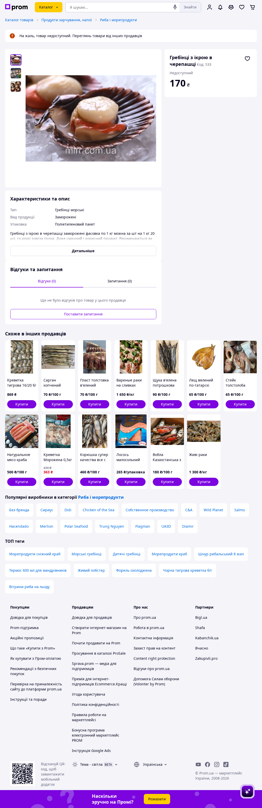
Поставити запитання (83, 314)
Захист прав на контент (155, 648)
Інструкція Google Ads (91, 750)
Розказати (157, 798)
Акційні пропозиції (27, 637)
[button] (21, 404)
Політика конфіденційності (95, 704)
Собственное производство (150, 509)
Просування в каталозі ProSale (99, 653)
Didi (67, 509)
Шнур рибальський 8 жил (221, 553)
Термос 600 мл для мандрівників (38, 570)
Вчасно (201, 648)
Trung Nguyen (111, 526)
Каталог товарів (19, 19)
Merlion (46, 526)
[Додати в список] (247, 58)
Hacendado (19, 526)
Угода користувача (88, 694)
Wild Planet (213, 509)
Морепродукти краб (169, 553)
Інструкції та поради (28, 699)
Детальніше (83, 250)
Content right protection (154, 658)
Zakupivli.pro (206, 658)
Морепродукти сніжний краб (34, 553)
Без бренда (19, 509)
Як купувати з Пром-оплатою (35, 658)
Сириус (46, 509)
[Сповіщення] (220, 7)
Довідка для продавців (92, 617)
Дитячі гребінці (126, 553)
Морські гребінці (87, 553)
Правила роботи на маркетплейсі (89, 717)
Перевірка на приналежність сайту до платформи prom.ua (36, 687)
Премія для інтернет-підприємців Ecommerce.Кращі (99, 681)
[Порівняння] (231, 7)
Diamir (188, 526)
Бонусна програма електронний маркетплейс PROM (95, 735)
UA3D (166, 526)
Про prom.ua (145, 617)
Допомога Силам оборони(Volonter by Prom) (156, 681)
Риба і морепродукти (118, 19)
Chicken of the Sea (98, 509)
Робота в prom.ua (149, 627)
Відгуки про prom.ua (152, 668)
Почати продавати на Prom (96, 643)
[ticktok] (226, 764)
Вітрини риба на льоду (29, 586)
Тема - (91, 764)
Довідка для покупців (29, 617)
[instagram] (217, 764)
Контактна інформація (153, 637)
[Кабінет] (209, 7)
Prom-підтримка (24, 627)
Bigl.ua (201, 617)
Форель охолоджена (134, 570)
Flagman (142, 526)
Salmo (239, 509)
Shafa (200, 627)
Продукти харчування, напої (66, 19)
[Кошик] (252, 7)
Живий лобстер (91, 570)
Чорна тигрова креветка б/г (187, 570)
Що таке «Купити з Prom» (32, 648)
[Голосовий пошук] (175, 7)
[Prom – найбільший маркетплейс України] (16, 7)
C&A (188, 509)
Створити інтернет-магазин (96, 627)
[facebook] (207, 764)
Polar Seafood (76, 526)
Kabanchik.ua (207, 637)
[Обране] (241, 7)
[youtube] (198, 764)
